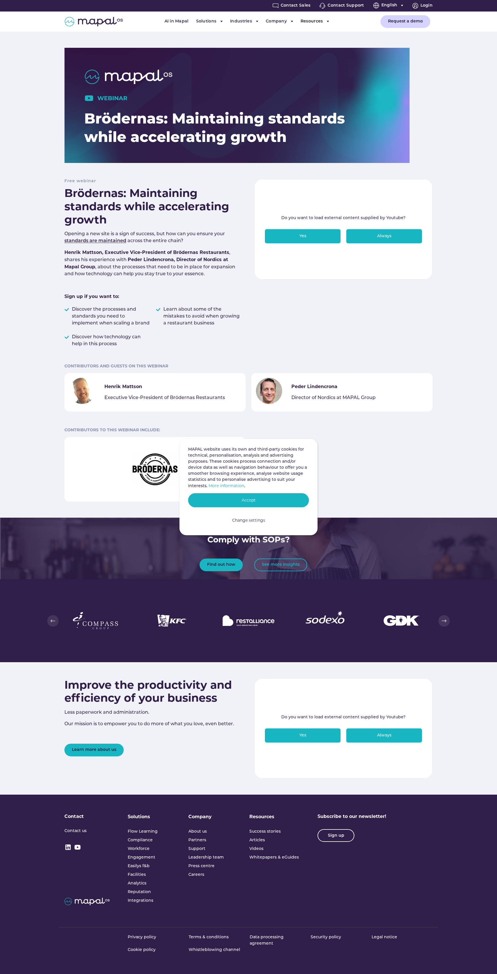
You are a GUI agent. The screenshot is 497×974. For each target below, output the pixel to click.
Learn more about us (94, 750)
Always (384, 236)
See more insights (281, 565)
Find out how (221, 565)
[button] (53, 620)
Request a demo (405, 21)
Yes (302, 236)
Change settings (248, 520)
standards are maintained (95, 241)
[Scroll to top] (484, 961)
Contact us (75, 831)
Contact (74, 816)
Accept (249, 500)
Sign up (336, 835)
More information (226, 485)
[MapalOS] (93, 21)
